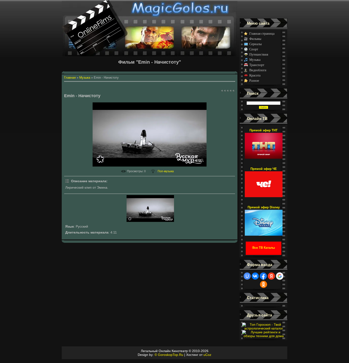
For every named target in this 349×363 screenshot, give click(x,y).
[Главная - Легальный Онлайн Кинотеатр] (149, 9)
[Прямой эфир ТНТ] (264, 143)
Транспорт (256, 65)
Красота (254, 75)
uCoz (207, 355)
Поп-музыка (166, 171)
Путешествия (258, 54)
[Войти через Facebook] (263, 276)
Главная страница (261, 33)
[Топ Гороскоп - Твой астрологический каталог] (263, 328)
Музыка (254, 60)
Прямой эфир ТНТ (264, 130)
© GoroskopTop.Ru (169, 355)
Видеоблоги (257, 70)
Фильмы (255, 39)
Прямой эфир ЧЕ (263, 169)
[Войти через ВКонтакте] (255, 276)
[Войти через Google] (279, 276)
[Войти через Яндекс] (271, 276)
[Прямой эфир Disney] (264, 220)
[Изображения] (150, 208)
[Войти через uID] (247, 276)
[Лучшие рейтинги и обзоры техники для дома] (263, 336)
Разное (254, 80)
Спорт (253, 49)
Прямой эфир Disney (264, 207)
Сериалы (255, 44)
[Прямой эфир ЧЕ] (264, 182)
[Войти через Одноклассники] (263, 284)
